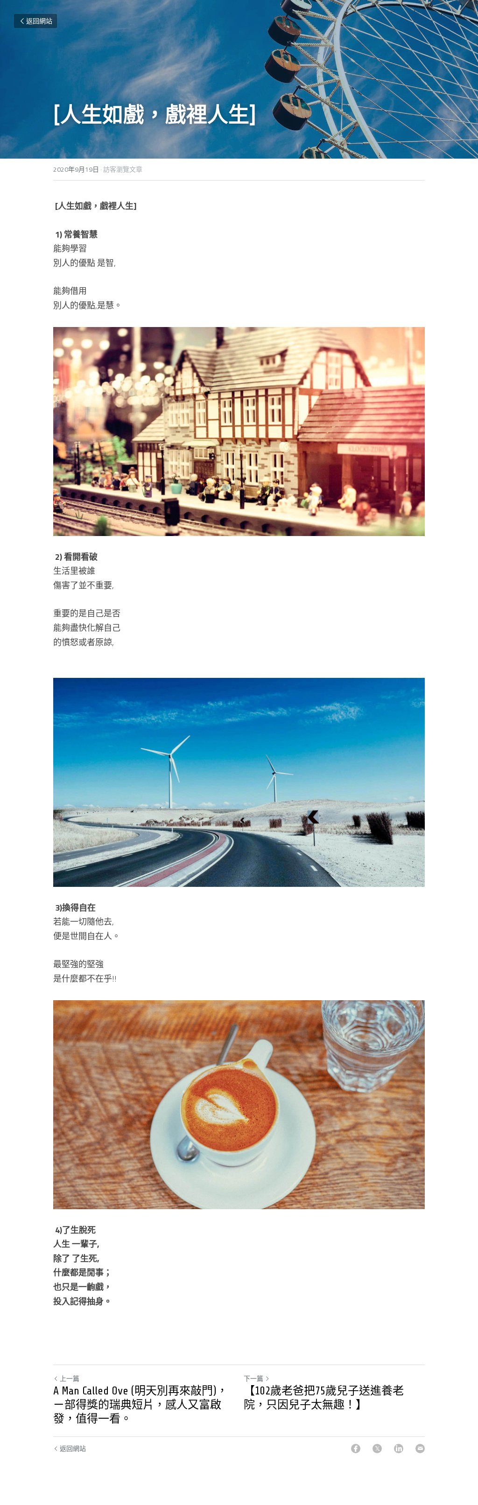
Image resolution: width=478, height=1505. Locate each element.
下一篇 (253, 1378)
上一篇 (69, 1378)
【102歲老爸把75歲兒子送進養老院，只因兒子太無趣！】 (324, 1398)
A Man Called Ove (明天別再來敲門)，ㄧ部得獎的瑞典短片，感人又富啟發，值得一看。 (140, 1405)
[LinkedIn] (398, 1448)
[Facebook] (355, 1448)
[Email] (420, 1448)
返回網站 (39, 21)
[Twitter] (377, 1448)
